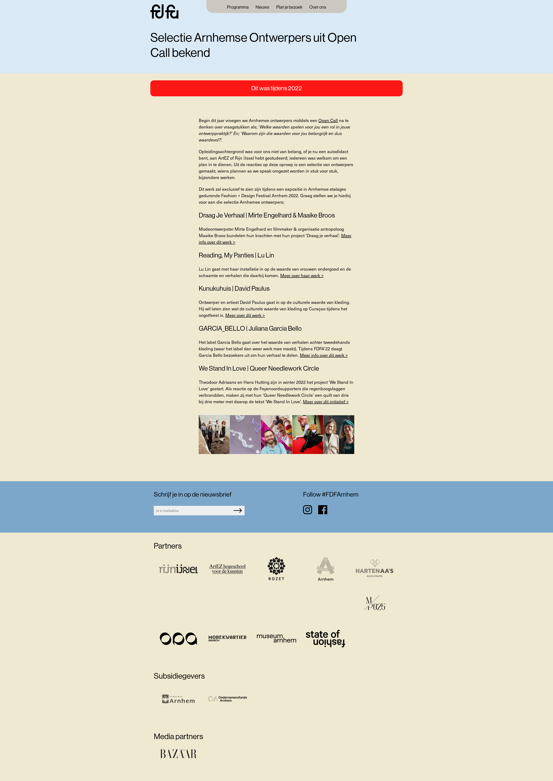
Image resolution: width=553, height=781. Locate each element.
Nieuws (262, 7)
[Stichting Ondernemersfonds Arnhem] (227, 699)
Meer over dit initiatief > (326, 401)
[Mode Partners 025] (374, 604)
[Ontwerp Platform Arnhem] (178, 639)
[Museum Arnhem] (276, 639)
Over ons (317, 7)
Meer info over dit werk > (324, 355)
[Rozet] (276, 569)
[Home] (164, 17)
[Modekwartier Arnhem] (227, 639)
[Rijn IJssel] (178, 569)
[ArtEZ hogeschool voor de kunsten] (227, 569)
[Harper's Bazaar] (178, 754)
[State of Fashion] (325, 639)
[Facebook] (322, 509)
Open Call (328, 120)
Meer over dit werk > (245, 315)
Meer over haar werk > (302, 275)
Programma (238, 7)
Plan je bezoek (289, 7)
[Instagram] (307, 509)
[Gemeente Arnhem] (178, 699)
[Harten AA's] (374, 569)
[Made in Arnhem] (325, 569)
